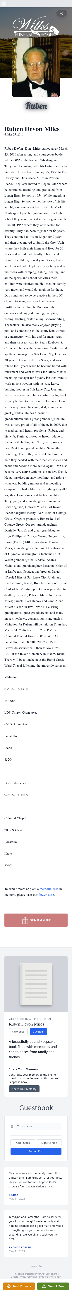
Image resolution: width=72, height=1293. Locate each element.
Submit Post (36, 1151)
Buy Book (38, 1031)
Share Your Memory (24, 1089)
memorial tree (49, 888)
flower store (46, 894)
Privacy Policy (25, 1276)
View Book (18, 1031)
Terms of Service (46, 1276)
